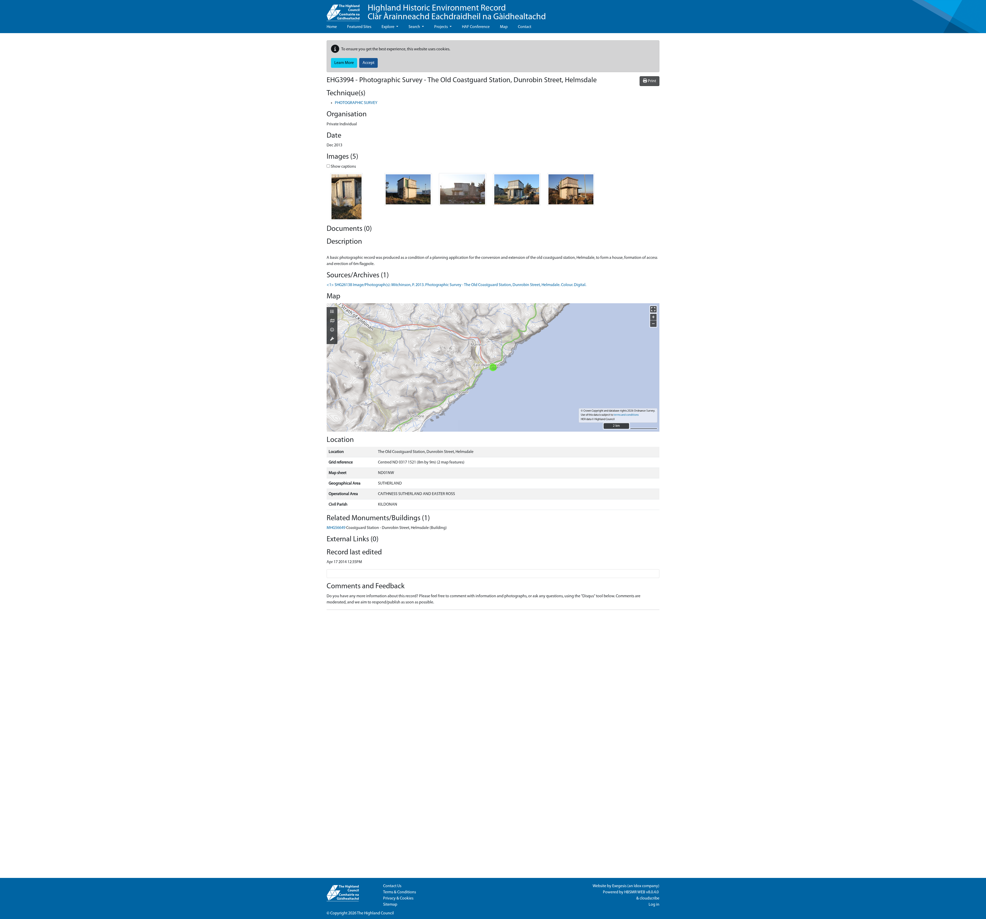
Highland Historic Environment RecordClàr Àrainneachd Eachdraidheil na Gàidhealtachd (457, 12)
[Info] (332, 330)
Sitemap (390, 905)
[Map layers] (332, 312)
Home (332, 27)
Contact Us (392, 886)
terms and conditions (626, 415)
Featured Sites (359, 27)
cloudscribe (649, 898)
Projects (441, 27)
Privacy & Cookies (398, 898)
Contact (524, 27)
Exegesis (619, 886)
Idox (637, 886)
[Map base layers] (332, 321)
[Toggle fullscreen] (653, 309)
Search (415, 27)
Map (504, 27)
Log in (654, 905)
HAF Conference (476, 27)
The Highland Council (375, 913)
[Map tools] (332, 339)
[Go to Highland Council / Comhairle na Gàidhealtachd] (343, 10)
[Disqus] (493, 678)
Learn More (344, 63)
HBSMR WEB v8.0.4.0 (641, 892)
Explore (388, 27)
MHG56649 (336, 528)
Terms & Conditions (399, 892)
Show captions (343, 167)
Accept (368, 63)
